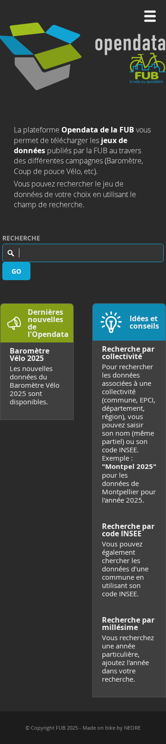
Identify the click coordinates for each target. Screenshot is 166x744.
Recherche (21, 238)
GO (16, 271)
